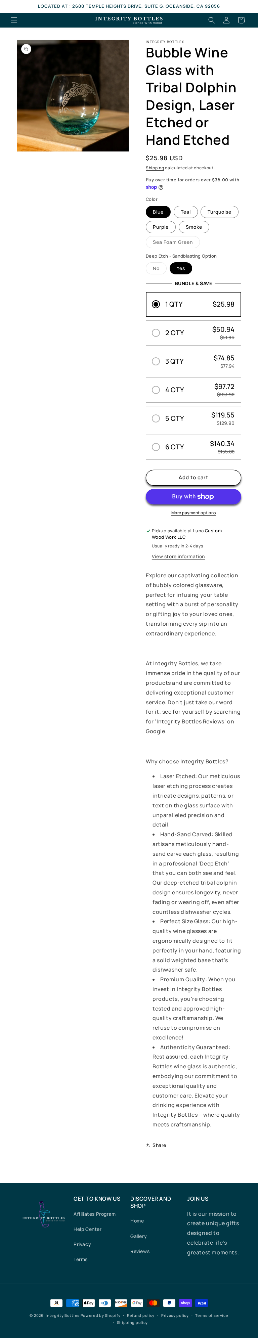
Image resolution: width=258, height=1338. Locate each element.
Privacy (82, 1244)
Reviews (139, 1251)
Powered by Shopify (101, 1315)
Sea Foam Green (176, 243)
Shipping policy (132, 1322)
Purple (161, 227)
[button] (14, 20)
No (160, 269)
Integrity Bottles (63, 1315)
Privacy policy (175, 1315)
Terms (81, 1259)
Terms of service (211, 1315)
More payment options (193, 513)
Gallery (138, 1236)
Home (137, 1220)
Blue (158, 212)
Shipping (155, 168)
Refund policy (141, 1315)
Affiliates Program (95, 1214)
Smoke (194, 227)
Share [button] (159, 1145)
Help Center (88, 1229)
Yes (181, 268)
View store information (178, 556)
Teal (186, 212)
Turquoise (219, 212)
